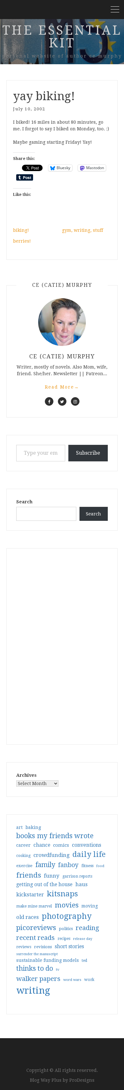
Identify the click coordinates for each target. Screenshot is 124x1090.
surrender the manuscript (37, 954)
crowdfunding (51, 855)
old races (27, 917)
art (19, 827)
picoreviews (36, 927)
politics (66, 928)
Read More (62, 387)
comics (61, 845)
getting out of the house (44, 884)
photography (67, 916)
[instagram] (75, 401)
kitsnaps (62, 893)
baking (33, 827)
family (45, 865)
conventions (86, 845)
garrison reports (77, 876)
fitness (87, 865)
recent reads (35, 938)
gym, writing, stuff (82, 230)
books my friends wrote (54, 836)
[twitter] (62, 401)
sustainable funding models (47, 960)
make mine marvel (34, 906)
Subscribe (88, 453)
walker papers (38, 979)
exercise (24, 865)
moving (89, 905)
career (23, 845)
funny (51, 876)
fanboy (68, 865)
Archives (26, 775)
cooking (23, 855)
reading (87, 928)
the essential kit (62, 37)
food (100, 866)
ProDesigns (81, 1080)
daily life (89, 854)
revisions (43, 946)
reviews (23, 946)
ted (84, 960)
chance (41, 845)
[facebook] (49, 401)
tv (57, 969)
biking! (21, 230)
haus (81, 884)
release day (82, 939)
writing (33, 990)
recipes (64, 938)
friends (28, 875)
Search (24, 501)
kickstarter (30, 895)
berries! (22, 241)
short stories (69, 946)
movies (67, 905)
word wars (72, 980)
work (89, 979)
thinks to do (34, 968)
